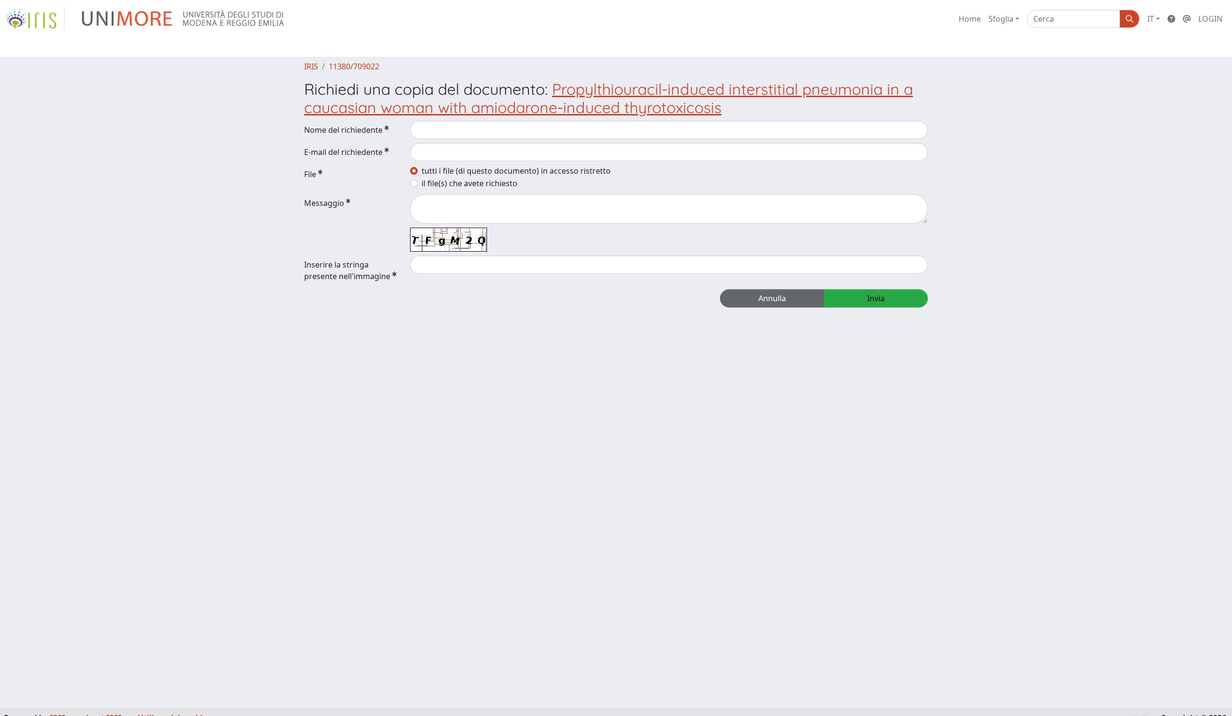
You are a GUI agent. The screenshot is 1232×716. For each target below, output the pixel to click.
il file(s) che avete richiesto (469, 183)
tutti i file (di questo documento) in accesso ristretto (516, 171)
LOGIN (1210, 18)
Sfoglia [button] (1001, 18)
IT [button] (1150, 18)
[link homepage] (35, 18)
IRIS (311, 66)
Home (970, 18)
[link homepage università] (183, 18)
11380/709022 (354, 66)
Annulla (772, 298)
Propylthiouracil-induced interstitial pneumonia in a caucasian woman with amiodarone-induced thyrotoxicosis (608, 98)
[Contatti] (1186, 18)
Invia (876, 298)
